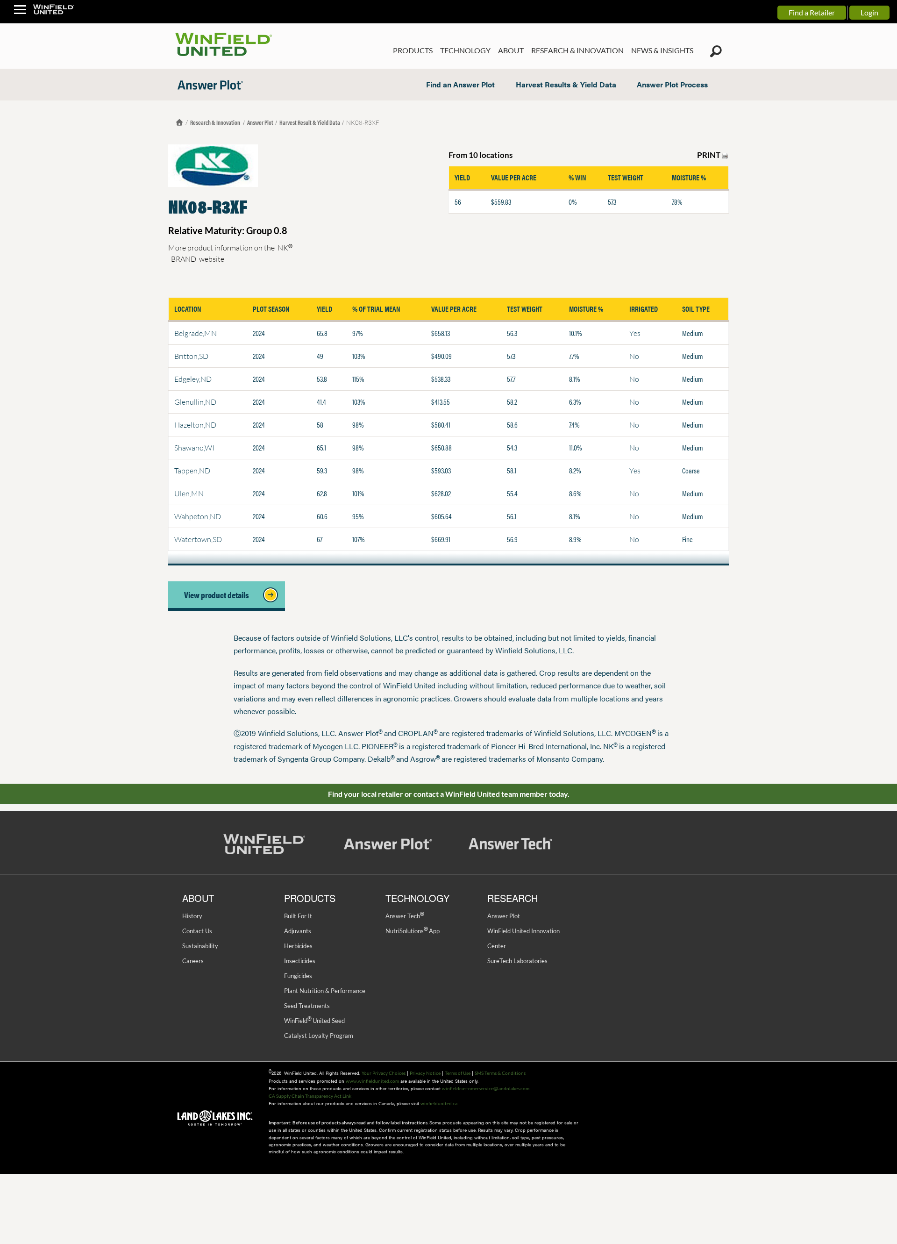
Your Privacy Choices (384, 1073)
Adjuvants (297, 931)
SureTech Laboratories (517, 961)
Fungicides (298, 975)
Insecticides (299, 961)
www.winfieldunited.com (372, 1081)
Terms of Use (457, 1073)
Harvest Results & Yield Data (566, 84)
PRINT (709, 155)
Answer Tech (404, 916)
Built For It (298, 916)
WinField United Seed (314, 1020)
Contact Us (197, 931)
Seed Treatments (307, 1005)
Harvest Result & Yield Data (309, 122)
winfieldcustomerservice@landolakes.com (485, 1088)
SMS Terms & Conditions (500, 1073)
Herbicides (298, 946)
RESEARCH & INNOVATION (577, 50)
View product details (219, 595)
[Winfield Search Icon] (716, 51)
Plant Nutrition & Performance (324, 990)
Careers (193, 961)
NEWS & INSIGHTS (662, 50)
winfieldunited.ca (438, 1103)
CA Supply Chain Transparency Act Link (310, 1096)
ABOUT (511, 50)
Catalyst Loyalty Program (318, 1035)
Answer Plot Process (672, 84)
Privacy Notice (425, 1073)
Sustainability (200, 946)
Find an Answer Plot (460, 84)
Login (869, 12)
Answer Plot (260, 122)
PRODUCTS (413, 50)
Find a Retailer (812, 12)
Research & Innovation (215, 122)
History (192, 916)
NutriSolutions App (412, 931)
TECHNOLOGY (465, 50)
